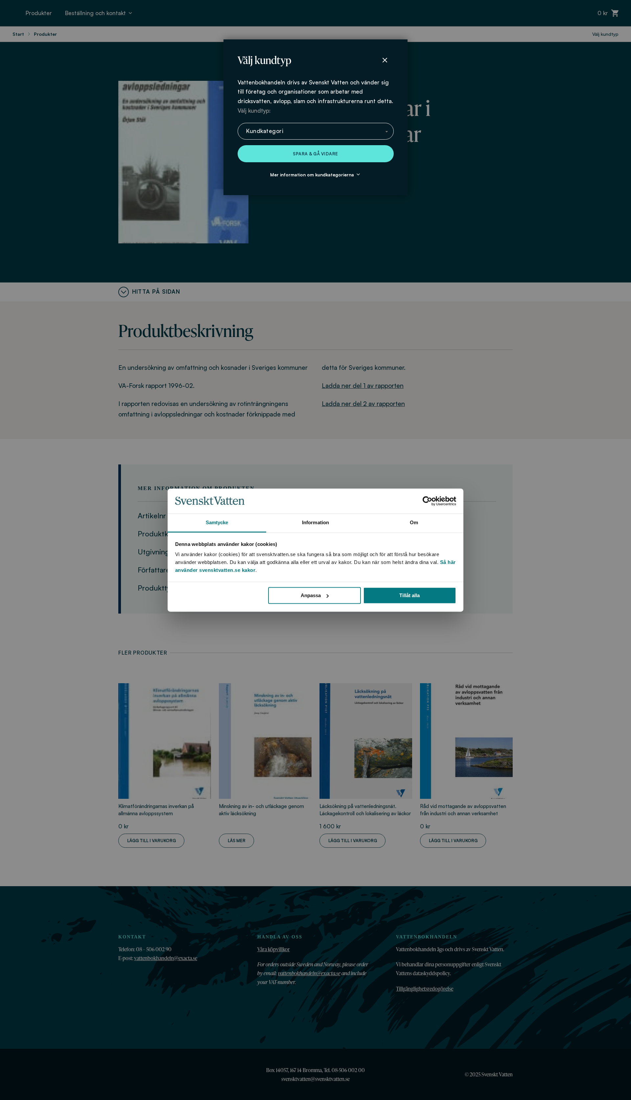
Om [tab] (414, 523)
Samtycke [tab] (217, 523)
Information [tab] (315, 523)
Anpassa (311, 595)
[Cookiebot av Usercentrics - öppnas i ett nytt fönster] (427, 501)
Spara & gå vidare (315, 153)
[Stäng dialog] (385, 60)
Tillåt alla (409, 595)
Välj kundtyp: (254, 110)
